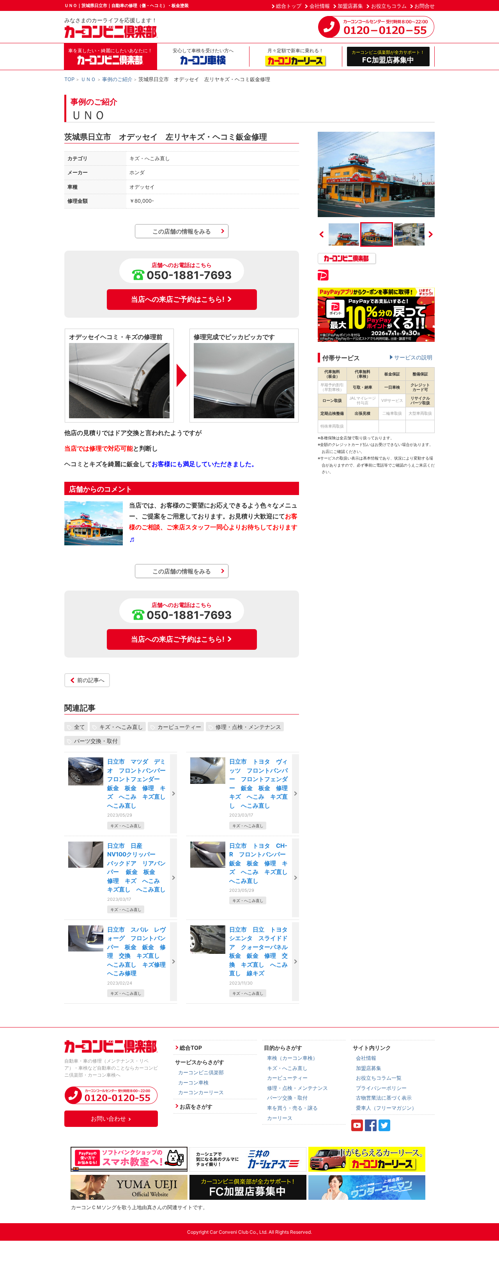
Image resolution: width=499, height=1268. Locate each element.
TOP (69, 79)
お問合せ (424, 6)
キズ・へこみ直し (121, 726)
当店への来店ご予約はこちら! (178, 299)
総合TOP (191, 1047)
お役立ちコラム (389, 6)
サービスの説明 (413, 357)
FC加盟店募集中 (388, 57)
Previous (322, 234)
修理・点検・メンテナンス (248, 726)
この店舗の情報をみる (181, 231)
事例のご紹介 (117, 79)
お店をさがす (196, 1106)
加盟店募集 (350, 6)
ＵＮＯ (88, 79)
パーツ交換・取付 (96, 740)
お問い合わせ (108, 1118)
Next (431, 234)
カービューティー (179, 726)
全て (79, 726)
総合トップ (288, 6)
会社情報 (320, 6)
